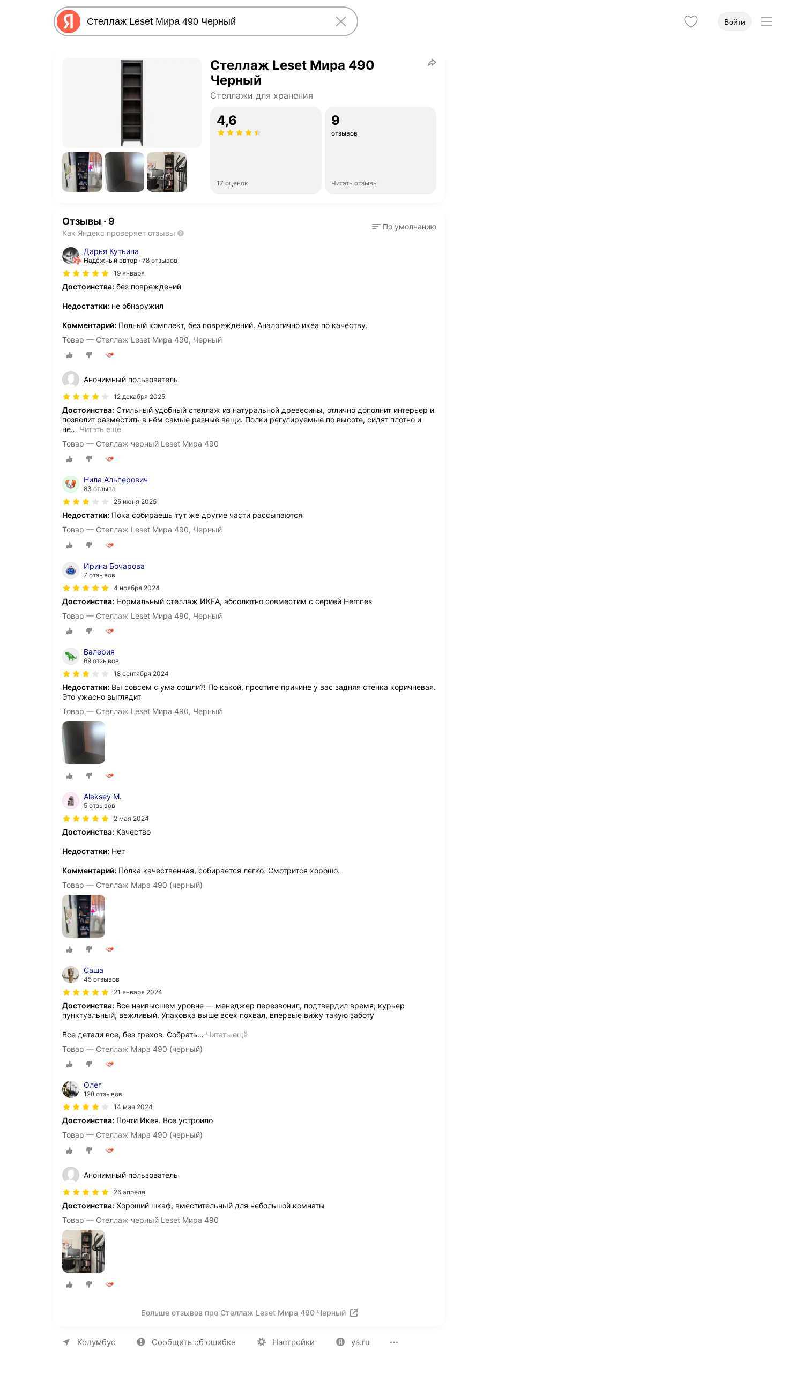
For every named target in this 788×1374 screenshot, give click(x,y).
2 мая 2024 (131, 818)
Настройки (293, 1342)
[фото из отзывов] (83, 743)
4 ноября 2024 (137, 588)
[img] (85, 273)
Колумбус (96, 1342)
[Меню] (766, 21)
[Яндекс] (68, 21)
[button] (82, 172)
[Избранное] (691, 21)
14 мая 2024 (133, 1107)
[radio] (69, 355)
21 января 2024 (138, 992)
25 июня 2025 (135, 501)
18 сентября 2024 (141, 674)
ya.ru (360, 1342)
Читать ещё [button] (100, 429)
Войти (734, 22)
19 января (129, 273)
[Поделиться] (432, 62)
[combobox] (203, 21)
